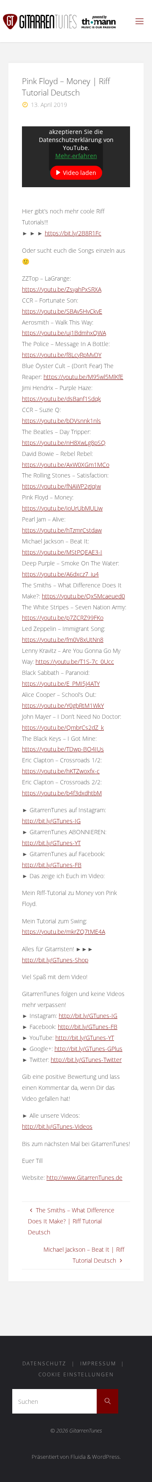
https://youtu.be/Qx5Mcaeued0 (83, 596)
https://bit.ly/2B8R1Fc (73, 233)
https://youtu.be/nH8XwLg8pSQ (64, 443)
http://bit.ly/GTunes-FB (51, 865)
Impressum (98, 1363)
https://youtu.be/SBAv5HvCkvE (62, 311)
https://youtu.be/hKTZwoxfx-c (61, 771)
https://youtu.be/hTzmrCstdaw (62, 530)
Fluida (77, 1456)
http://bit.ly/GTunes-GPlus (88, 1049)
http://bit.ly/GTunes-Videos (57, 1126)
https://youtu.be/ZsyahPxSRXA (61, 289)
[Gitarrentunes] (66, 21)
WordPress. (106, 1456)
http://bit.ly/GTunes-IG (51, 821)
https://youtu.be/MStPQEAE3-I (62, 552)
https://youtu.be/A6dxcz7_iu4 (60, 574)
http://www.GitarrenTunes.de (84, 1178)
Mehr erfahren (76, 156)
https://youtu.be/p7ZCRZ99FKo (62, 618)
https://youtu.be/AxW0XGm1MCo (65, 465)
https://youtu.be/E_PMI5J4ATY (61, 684)
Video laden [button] (79, 173)
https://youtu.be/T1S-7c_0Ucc (74, 662)
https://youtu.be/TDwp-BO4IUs (63, 749)
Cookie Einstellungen (76, 1374)
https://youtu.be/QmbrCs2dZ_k (63, 727)
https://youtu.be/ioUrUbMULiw (62, 508)
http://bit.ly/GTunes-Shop (55, 960)
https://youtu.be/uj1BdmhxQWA (64, 333)
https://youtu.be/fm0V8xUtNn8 (62, 640)
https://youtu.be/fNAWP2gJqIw (61, 486)
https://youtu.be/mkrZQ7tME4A (63, 932)
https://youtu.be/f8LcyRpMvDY (61, 355)
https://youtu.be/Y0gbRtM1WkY (63, 705)
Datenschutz (44, 1363)
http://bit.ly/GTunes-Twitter (86, 1060)
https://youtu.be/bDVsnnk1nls (61, 421)
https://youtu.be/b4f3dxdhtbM (62, 793)
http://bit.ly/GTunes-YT (51, 843)
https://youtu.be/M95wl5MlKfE (83, 377)
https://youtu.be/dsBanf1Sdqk (61, 399)
